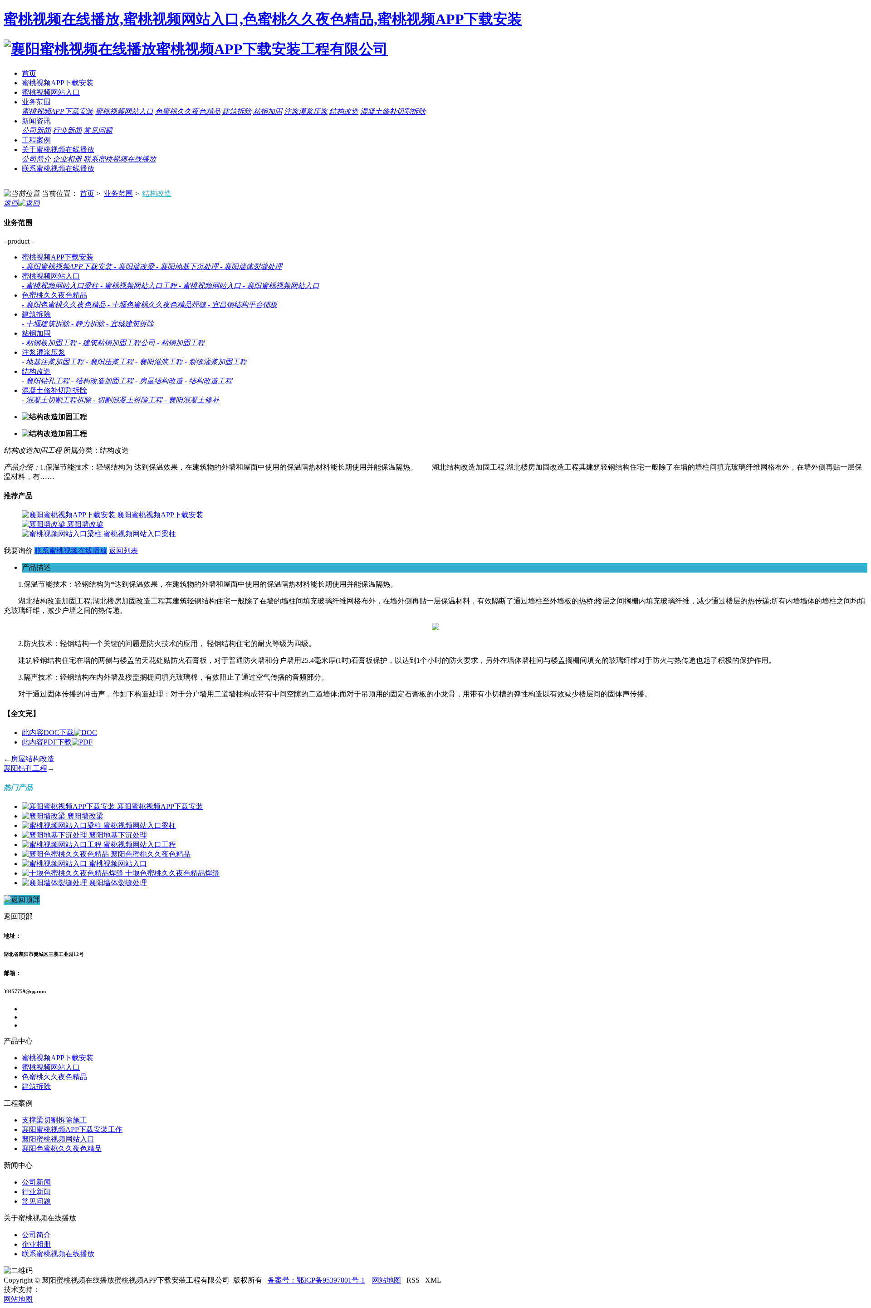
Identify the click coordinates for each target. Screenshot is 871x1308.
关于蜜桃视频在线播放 (58, 149)
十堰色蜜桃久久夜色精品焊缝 (172, 873)
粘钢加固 (267, 111)
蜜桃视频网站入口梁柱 (139, 534)
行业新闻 (67, 130)
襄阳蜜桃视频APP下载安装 (160, 515)
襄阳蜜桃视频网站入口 (58, 1139)
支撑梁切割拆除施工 (54, 1120)
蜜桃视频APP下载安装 (57, 83)
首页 (29, 73)
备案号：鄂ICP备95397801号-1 (316, 1280)
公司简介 (36, 159)
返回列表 (123, 550)
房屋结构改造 (32, 759)
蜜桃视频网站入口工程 (139, 844)
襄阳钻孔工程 (25, 768)
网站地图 (386, 1280)
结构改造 (343, 111)
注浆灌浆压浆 (306, 111)
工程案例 (36, 140)
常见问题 (98, 130)
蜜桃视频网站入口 (51, 92)
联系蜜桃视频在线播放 (119, 159)
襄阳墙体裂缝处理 (118, 883)
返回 (11, 203)
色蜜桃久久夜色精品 (187, 111)
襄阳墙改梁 (85, 524)
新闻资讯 (36, 121)
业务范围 (36, 102)
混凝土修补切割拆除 (393, 111)
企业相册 (67, 159)
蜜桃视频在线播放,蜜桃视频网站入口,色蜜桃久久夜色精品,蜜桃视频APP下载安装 (263, 19)
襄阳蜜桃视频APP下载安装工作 (72, 1129)
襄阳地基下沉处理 (118, 835)
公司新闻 (36, 130)
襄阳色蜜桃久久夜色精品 (151, 854)
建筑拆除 (236, 111)
